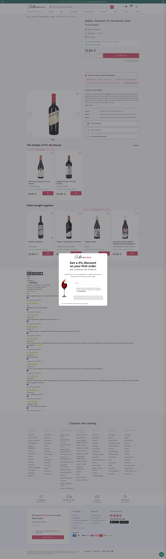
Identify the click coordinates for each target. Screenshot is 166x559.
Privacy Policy (84, 303)
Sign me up (88, 297)
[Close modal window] (105, 256)
